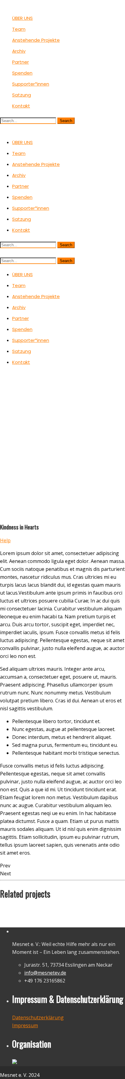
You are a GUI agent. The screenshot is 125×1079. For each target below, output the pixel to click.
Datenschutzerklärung (38, 1017)
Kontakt (21, 106)
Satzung (21, 95)
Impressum (25, 1025)
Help (5, 540)
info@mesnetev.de (45, 972)
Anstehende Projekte (36, 40)
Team (18, 29)
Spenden (22, 73)
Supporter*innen (30, 84)
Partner (20, 62)
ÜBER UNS (22, 18)
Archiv (18, 51)
